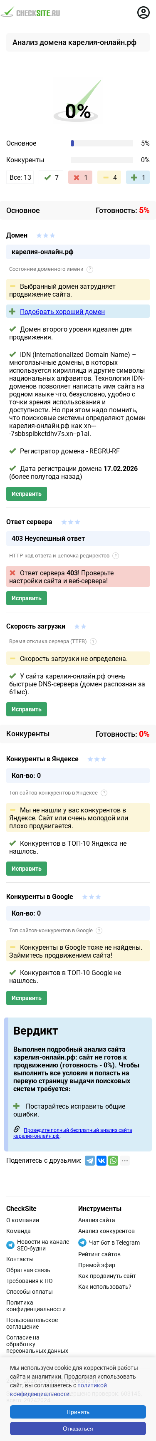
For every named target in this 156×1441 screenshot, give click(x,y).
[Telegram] (90, 1161)
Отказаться (78, 1428)
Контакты (20, 1259)
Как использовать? (104, 1286)
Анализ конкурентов (106, 1231)
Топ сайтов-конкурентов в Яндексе (57, 793)
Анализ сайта (96, 1220)
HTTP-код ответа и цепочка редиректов (62, 555)
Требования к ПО (29, 1281)
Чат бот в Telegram (114, 1242)
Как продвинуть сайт (107, 1276)
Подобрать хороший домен (62, 312)
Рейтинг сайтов (99, 1254)
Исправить (27, 493)
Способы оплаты (29, 1291)
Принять (78, 1412)
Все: (20, 177)
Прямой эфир (96, 1265)
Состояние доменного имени (50, 269)
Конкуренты (25, 160)
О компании (22, 1220)
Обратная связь (28, 1270)
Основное (21, 143)
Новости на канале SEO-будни (43, 1245)
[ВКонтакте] (101, 1161)
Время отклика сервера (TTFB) (51, 641)
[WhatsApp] (113, 1161)
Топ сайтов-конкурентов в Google (54, 930)
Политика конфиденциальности (36, 1305)
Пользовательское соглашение (32, 1323)
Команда (18, 1231)
